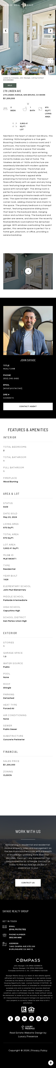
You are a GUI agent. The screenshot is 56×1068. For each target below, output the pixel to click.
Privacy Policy (39, 1050)
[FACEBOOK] (10, 1018)
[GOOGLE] (31, 1018)
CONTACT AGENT (28, 406)
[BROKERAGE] (45, 1018)
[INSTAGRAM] (17, 1018)
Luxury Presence (28, 1036)
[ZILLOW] (38, 1018)
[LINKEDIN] (24, 1018)
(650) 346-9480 (11, 378)
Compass (28, 978)
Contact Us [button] (28, 883)
